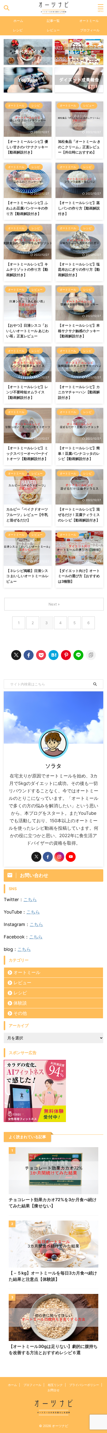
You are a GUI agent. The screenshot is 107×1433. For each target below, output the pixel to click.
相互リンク (55, 1385)
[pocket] (41, 655)
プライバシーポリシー (84, 1385)
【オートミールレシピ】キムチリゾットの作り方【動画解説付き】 (27, 269)
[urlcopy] (91, 655)
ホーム (18, 21)
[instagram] (59, 857)
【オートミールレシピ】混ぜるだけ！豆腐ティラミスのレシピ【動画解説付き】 (79, 514)
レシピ (18, 30)
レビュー (53, 30)
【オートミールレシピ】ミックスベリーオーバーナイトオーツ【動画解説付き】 (27, 453)
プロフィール (90, 30)
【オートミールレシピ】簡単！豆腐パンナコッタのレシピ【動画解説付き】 (79, 453)
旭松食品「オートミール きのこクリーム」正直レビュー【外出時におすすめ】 (79, 146)
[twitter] (16, 655)
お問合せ (53, 1390)
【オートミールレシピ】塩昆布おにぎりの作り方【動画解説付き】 (79, 269)
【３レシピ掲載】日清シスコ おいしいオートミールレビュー (27, 575)
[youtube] (71, 857)
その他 (20, 1013)
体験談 (20, 1003)
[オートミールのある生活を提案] (53, 8)
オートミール (89, 21)
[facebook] (29, 655)
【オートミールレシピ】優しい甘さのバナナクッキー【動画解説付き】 (27, 146)
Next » (54, 604)
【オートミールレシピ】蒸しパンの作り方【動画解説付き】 (79, 208)
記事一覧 (53, 21)
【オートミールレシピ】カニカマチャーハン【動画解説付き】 (79, 392)
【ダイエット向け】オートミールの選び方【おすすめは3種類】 (79, 575)
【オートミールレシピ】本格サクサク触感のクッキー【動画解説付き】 (79, 330)
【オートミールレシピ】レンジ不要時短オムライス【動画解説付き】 (27, 392)
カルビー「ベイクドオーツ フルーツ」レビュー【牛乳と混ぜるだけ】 (27, 514)
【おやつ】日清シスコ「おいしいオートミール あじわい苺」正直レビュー (27, 330)
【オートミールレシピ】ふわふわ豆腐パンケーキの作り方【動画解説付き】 (27, 208)
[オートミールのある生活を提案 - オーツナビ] (53, 655)
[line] (78, 655)
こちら (30, 899)
